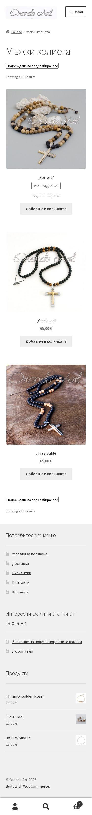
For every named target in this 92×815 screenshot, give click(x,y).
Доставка (20, 563)
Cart (70, 802)
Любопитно (22, 651)
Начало (16, 32)
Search (46, 806)
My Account (15, 806)
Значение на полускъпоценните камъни (47, 641)
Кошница (20, 592)
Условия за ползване (29, 553)
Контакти (20, 582)
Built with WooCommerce (27, 786)
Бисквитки (21, 572)
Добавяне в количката (46, 208)
